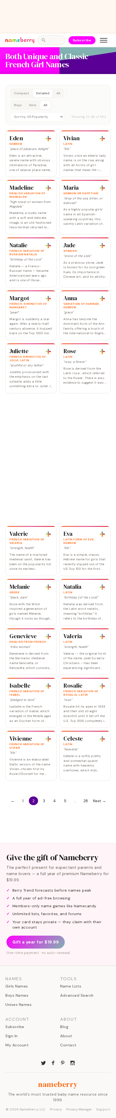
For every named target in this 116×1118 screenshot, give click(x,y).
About (66, 1035)
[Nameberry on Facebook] (53, 1062)
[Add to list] (48, 138)
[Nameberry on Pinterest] (63, 1062)
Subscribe (82, 40)
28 (85, 800)
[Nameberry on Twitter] (43, 1062)
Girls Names (16, 986)
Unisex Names (18, 1004)
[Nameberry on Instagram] (72, 1062)
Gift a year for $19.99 (35, 942)
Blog (64, 1026)
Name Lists (70, 986)
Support (103, 1109)
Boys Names (16, 995)
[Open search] (51, 40)
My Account (17, 1045)
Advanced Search (77, 995)
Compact (21, 93)
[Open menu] (103, 40)
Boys (18, 105)
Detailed (42, 93)
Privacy (56, 1109)
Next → (99, 800)
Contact (68, 1045)
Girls (32, 105)
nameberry (58, 1084)
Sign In (11, 1035)
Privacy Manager (79, 1109)
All (58, 93)
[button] (58, 105)
